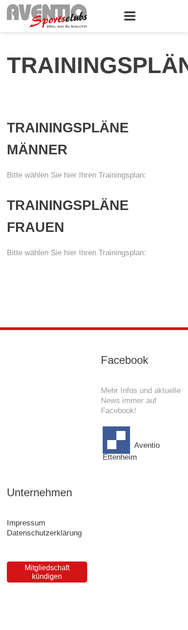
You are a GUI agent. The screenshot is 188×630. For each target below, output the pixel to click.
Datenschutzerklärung (44, 533)
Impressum (26, 523)
